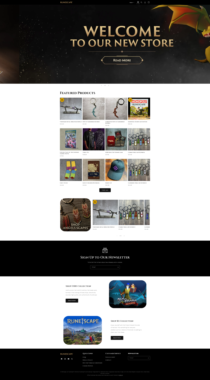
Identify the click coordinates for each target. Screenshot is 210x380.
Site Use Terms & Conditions (92, 363)
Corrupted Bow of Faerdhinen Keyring (114, 122)
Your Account (110, 357)
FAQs (84, 357)
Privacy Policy (88, 360)
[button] (132, 2)
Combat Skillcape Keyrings (136, 152)
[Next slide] (108, 85)
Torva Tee (86, 152)
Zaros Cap (108, 183)
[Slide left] (117, 236)
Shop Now (72, 300)
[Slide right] (124, 236)
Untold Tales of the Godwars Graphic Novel (69, 153)
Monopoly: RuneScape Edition (137, 122)
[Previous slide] (101, 85)
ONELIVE (121, 375)
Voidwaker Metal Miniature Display (71, 122)
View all (105, 190)
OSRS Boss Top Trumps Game (114, 152)
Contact (108, 360)
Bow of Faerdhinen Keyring (91, 122)
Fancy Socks (64, 183)
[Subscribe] (118, 267)
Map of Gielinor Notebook (91, 183)
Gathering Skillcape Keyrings (137, 183)
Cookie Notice (88, 366)
